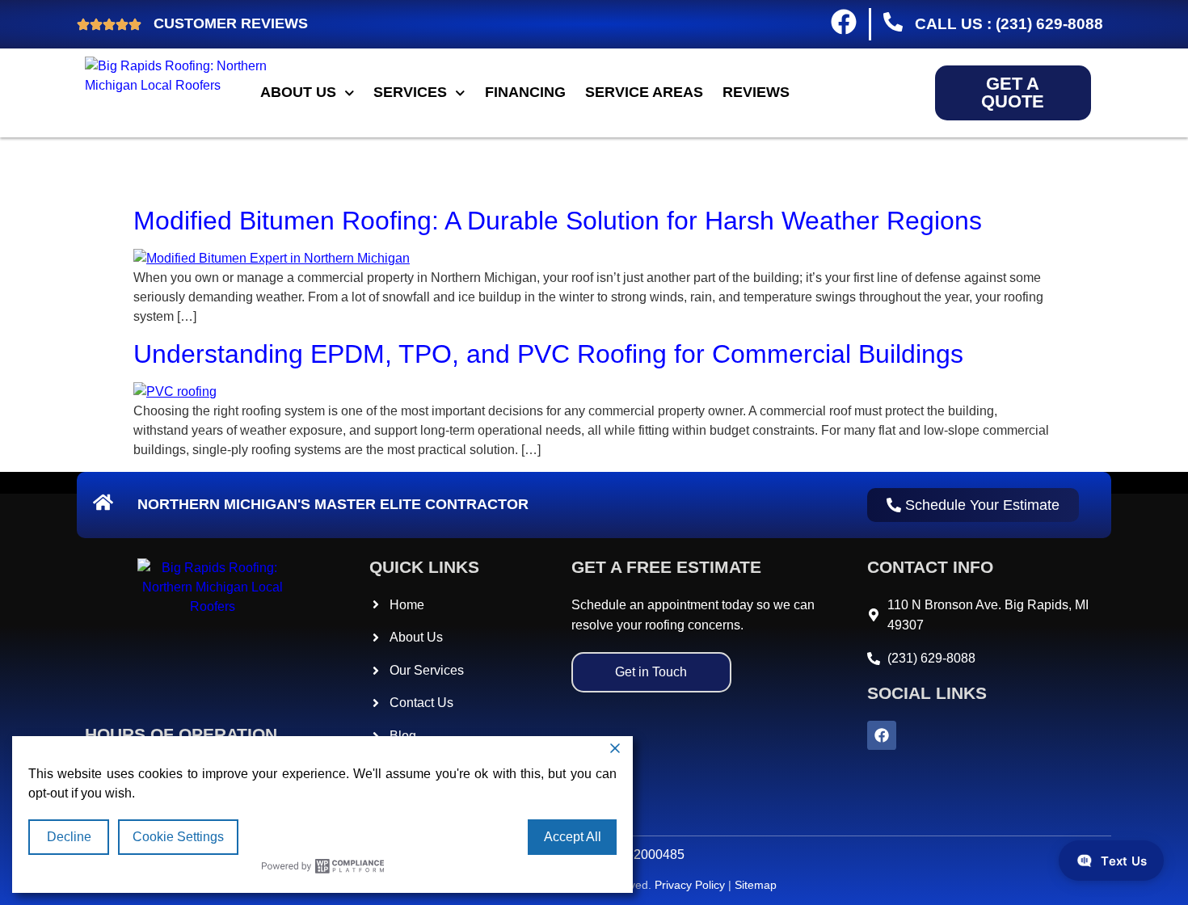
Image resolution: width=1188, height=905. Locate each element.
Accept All (572, 837)
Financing (525, 92)
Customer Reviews (231, 23)
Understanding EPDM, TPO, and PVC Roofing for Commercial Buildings (548, 353)
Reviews (756, 92)
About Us (298, 92)
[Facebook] (881, 735)
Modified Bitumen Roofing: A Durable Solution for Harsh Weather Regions (557, 220)
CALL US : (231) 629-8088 (1005, 23)
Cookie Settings (178, 837)
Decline (69, 837)
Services (410, 92)
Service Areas (644, 92)
